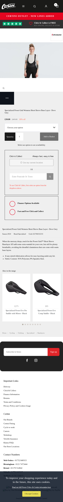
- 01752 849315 (15, 460)
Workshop (8, 435)
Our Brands (8, 420)
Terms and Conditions (12, 402)
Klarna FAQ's (9, 443)
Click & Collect (10, 390)
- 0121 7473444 (15, 464)
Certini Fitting (9, 423)
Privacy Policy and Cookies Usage (17, 406)
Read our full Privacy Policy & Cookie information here (31, 487)
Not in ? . (27, 182)
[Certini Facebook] (27, 360)
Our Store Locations (11, 446)
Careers (6, 431)
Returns (7, 398)
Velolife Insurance (11, 439)
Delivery (7, 387)
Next (58, 301)
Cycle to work (9, 427)
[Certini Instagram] (36, 360)
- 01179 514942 (13, 468)
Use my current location (32, 163)
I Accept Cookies (31, 494)
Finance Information (12, 394)
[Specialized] (56, 34)
